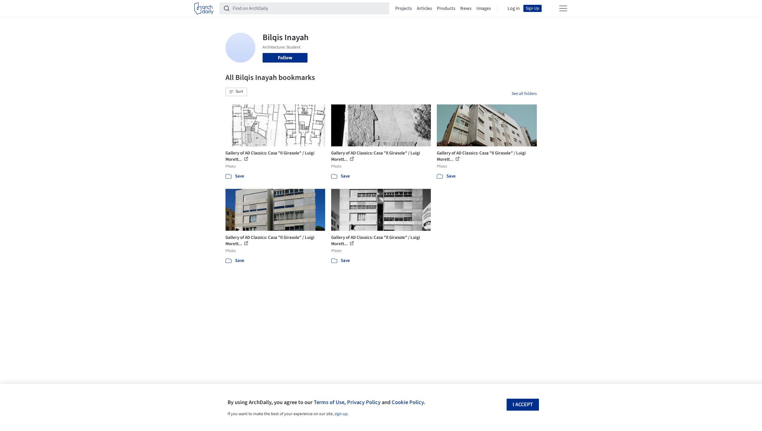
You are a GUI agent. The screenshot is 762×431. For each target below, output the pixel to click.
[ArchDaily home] (203, 8)
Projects (403, 8)
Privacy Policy (364, 402)
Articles (424, 8)
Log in (514, 8)
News (466, 8)
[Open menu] (563, 8)
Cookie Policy (408, 402)
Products (446, 8)
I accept (523, 404)
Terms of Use (329, 402)
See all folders (524, 94)
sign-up (341, 414)
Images (483, 8)
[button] (236, 92)
